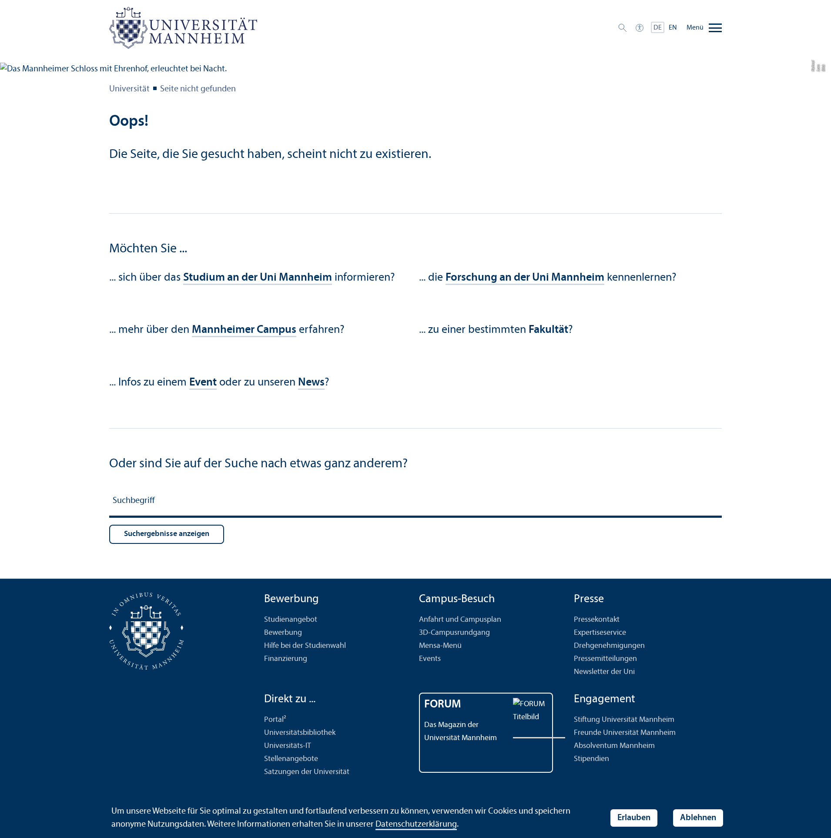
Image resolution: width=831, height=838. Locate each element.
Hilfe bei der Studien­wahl (305, 646)
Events (430, 659)
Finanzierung (285, 659)
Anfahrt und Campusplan (460, 620)
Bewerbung (283, 633)
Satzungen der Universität (306, 772)
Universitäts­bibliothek (299, 733)
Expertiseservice (600, 633)
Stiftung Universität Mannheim (624, 720)
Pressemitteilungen (605, 659)
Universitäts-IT (287, 746)
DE (657, 27)
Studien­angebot (290, 620)
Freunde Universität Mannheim (625, 733)
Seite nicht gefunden (198, 89)
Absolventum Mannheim (614, 746)
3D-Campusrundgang (454, 633)
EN (673, 27)
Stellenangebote (291, 759)
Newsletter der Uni (604, 672)
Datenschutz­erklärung (416, 824)
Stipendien (591, 759)
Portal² (275, 720)
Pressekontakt (597, 620)
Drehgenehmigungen (609, 646)
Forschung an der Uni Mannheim (525, 278)
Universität (129, 89)
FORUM (442, 705)
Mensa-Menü (440, 646)
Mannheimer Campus (244, 330)
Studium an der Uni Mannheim (257, 278)
